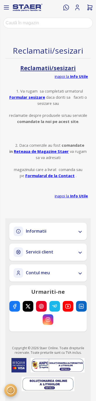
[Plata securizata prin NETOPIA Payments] (18, 365)
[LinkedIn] (81, 306)
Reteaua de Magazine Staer (41, 151)
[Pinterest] (41, 306)
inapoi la (71, 76)
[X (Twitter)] (28, 306)
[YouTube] (68, 306)
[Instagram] (48, 319)
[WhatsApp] (66, 7)
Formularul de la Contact (50, 175)
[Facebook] (14, 306)
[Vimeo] (54, 306)
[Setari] (10, 390)
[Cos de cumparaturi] (89, 7)
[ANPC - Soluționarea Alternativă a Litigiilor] (57, 365)
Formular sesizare (27, 97)
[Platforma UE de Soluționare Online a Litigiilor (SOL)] (48, 384)
